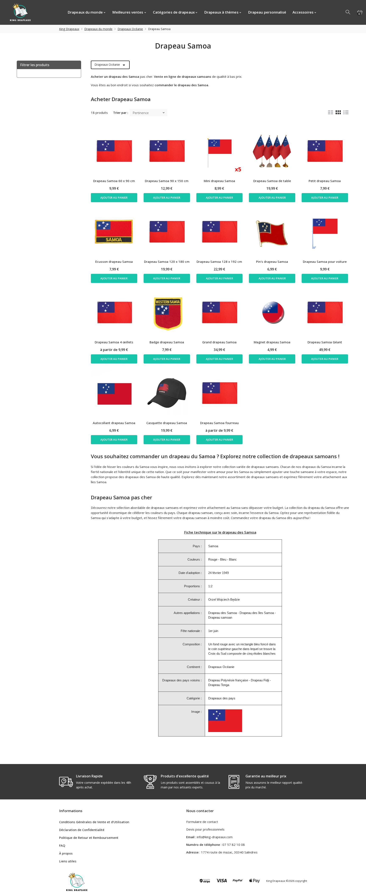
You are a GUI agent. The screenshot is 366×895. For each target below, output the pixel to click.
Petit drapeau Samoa (325, 181)
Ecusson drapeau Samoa (114, 261)
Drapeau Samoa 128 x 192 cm (219, 261)
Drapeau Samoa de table (272, 181)
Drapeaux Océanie (130, 29)
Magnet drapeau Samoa (272, 342)
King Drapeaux (69, 29)
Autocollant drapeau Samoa (114, 423)
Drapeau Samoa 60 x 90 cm (114, 181)
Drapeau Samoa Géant (325, 342)
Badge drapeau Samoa (167, 342)
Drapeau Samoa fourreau (219, 423)
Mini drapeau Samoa (219, 181)
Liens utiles (67, 861)
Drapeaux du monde (98, 29)
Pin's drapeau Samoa (272, 261)
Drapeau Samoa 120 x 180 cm (167, 261)
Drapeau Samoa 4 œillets (114, 342)
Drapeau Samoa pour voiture (325, 261)
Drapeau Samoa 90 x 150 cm (167, 181)
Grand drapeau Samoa (219, 342)
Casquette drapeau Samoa (166, 423)
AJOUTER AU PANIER (114, 197)
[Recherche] (348, 12)
